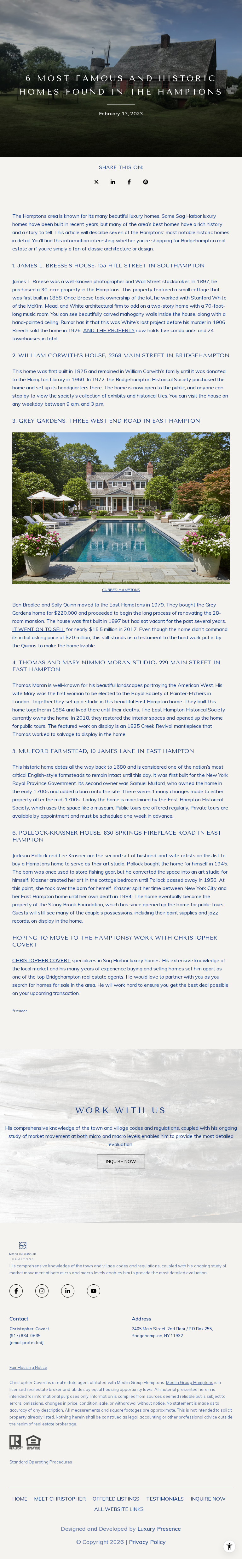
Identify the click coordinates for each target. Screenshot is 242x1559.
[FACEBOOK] (16, 1291)
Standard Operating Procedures (40, 1461)
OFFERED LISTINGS (116, 1499)
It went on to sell (38, 629)
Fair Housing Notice (28, 1367)
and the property (109, 330)
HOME (19, 1499)
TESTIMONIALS (165, 1499)
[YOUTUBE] (93, 1291)
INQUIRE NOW (208, 1499)
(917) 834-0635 (25, 1335)
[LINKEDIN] (67, 1291)
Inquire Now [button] (121, 1161)
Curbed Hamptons (121, 589)
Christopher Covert (41, 960)
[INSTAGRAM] (42, 1291)
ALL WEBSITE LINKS (119, 1509)
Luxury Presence (159, 1528)
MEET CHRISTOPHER (60, 1499)
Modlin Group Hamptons (189, 1382)
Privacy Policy (147, 1542)
